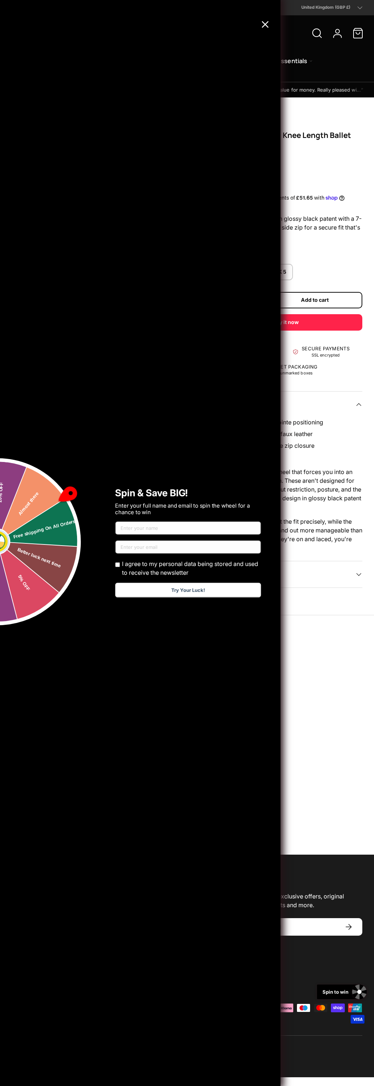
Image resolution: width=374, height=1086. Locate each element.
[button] (358, 33)
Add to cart (315, 300)
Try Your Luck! (188, 590)
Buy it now (286, 322)
